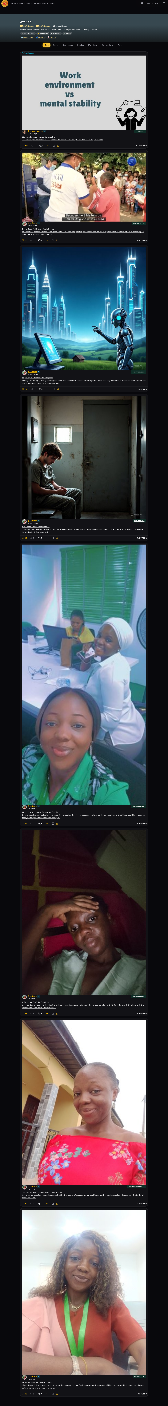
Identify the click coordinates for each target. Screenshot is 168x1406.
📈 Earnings (52, 37)
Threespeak (140, 131)
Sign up (158, 3)
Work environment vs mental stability (38, 137)
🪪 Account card (27, 37)
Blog (47, 45)
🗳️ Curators (40, 37)
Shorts (29, 3)
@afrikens (32, 223)
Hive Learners (139, 521)
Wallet (120, 45)
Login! (150, 3)
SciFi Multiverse (138, 372)
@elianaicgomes (35, 131)
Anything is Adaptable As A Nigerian (37, 378)
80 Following (45, 26)
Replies (80, 45)
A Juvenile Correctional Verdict (35, 526)
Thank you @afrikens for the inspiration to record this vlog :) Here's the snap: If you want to (62, 140)
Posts (55, 45)
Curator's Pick (48, 3)
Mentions (92, 45)
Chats (22, 3)
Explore (14, 3)
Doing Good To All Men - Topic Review (38, 229)
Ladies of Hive (139, 1377)
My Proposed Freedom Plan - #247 (37, 1382)
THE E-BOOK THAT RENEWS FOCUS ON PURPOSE (42, 1192)
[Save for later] (54, 145)
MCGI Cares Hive (138, 223)
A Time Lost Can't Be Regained (35, 1002)
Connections (107, 45)
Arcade (37, 3)
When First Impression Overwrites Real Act (40, 812)
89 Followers (28, 26)
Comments (68, 45)
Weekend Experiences (136, 1186)
